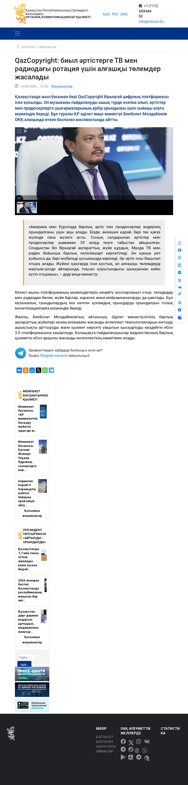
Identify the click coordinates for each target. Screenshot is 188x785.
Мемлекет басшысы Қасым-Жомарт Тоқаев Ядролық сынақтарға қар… (27, 456)
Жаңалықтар (61, 86)
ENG (124, 14)
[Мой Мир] (32, 370)
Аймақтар (104, 751)
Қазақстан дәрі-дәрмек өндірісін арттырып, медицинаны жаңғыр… (28, 621)
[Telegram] (51, 370)
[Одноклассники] (25, 370)
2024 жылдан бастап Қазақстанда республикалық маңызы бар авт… (30, 590)
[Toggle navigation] (17, 33)
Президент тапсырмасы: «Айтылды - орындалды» (35, 536)
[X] (38, 370)
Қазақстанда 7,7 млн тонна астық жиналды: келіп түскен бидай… (28, 559)
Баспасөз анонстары (105, 744)
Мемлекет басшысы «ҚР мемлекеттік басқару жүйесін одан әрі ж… (28, 418)
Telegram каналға (54, 356)
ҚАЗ (106, 14)
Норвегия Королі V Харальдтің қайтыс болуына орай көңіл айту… (27, 493)
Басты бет (104, 737)
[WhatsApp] (45, 370)
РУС (115, 14)
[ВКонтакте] (19, 370)
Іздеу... (24, 664)
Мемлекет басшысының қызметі (35, 395)
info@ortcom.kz (151, 21)
